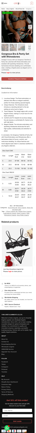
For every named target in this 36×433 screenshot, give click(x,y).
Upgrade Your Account (9, 352)
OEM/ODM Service (7, 349)
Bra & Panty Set (20, 8)
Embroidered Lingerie (9, 213)
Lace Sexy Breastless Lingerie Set (13, 269)
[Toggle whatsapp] (7, 428)
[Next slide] (30, 27)
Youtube (4, 372)
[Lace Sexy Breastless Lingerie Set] (17, 246)
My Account (5, 379)
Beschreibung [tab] (6, 88)
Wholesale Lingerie (7, 346)
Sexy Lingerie (10, 8)
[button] (31, 3)
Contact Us (5, 341)
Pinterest (4, 369)
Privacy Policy (6, 389)
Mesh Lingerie (21, 213)
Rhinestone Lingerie (10, 215)
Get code (17, 421)
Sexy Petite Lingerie (23, 215)
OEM (27, 213)
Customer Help (6, 384)
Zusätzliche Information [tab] (9, 93)
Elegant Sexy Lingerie (24, 211)
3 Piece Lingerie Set (12, 211)
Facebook (4, 362)
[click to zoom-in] (17, 27)
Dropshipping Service (8, 344)
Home (3, 8)
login (8, 73)
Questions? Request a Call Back (17, 79)
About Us (4, 339)
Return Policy (5, 387)
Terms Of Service (7, 392)
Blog (2, 354)
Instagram (4, 367)
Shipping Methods (7, 394)
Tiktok (3, 364)
